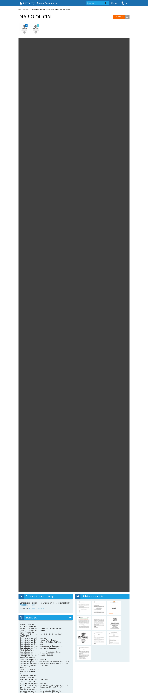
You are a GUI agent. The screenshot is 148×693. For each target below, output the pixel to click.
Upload (114, 3)
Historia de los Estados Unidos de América (51, 10)
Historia (26, 10)
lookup (32, 605)
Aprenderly (28, 3)
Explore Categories (46, 3)
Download (120, 16)
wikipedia (24, 605)
